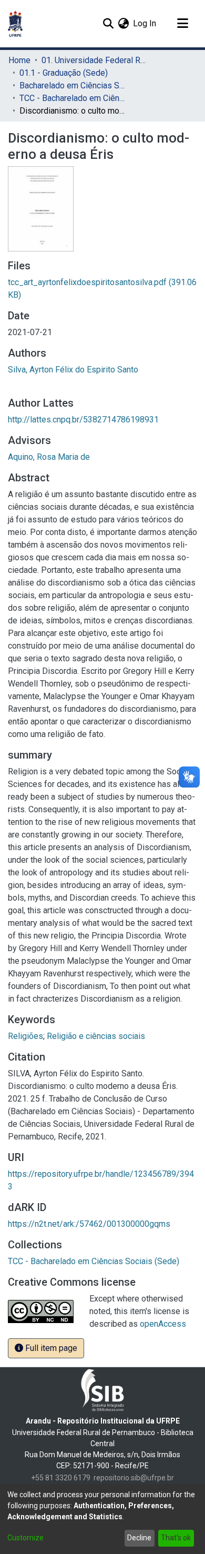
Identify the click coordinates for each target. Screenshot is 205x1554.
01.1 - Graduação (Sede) (63, 73)
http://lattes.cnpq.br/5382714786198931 (83, 420)
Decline (139, 1537)
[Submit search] (108, 23)
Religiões (25, 1036)
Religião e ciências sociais (96, 1036)
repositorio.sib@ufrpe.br (134, 1478)
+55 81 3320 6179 (60, 1478)
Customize (25, 1537)
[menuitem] (123, 23)
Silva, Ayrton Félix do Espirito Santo (73, 370)
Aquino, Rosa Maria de (49, 457)
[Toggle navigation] (182, 24)
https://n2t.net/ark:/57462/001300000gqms (89, 1224)
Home (19, 60)
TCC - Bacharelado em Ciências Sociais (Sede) (72, 98)
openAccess (163, 1324)
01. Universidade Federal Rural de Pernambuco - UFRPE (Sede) (94, 60)
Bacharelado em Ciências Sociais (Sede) (72, 85)
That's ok (176, 1537)
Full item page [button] (50, 1348)
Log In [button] (145, 23)
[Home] (15, 24)
